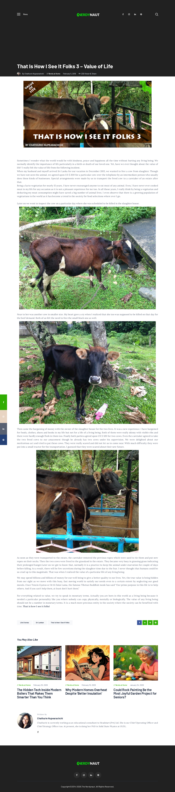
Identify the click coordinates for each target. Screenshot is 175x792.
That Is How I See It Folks (60, 623)
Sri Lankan (40, 623)
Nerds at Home (54, 74)
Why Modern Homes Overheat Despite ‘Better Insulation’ (86, 691)
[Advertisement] (87, 37)
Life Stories (24, 623)
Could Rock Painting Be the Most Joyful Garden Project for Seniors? (135, 693)
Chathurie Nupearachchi (50, 718)
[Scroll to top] (171, 470)
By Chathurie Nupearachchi (33, 74)
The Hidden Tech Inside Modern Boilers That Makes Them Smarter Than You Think (39, 693)
